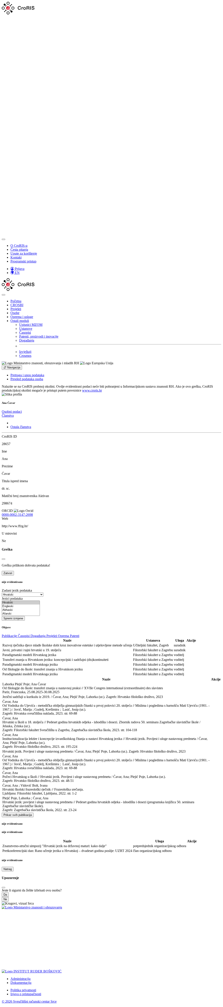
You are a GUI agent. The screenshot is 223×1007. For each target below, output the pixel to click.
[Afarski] (21, 614)
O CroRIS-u (18, 245)
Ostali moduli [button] (19, 321)
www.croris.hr (92, 390)
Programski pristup (23, 261)
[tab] (12, 411)
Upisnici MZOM (30, 324)
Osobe (14, 313)
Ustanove (25, 328)
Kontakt (16, 257)
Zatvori (7, 573)
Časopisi (25, 332)
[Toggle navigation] (3, 239)
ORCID (7, 511)
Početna (15, 301)
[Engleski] (21, 606)
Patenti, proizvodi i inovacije (38, 336)
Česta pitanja (19, 249)
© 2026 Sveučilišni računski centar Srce (29, 1001)
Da (5, 894)
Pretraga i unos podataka (27, 375)
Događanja (26, 340)
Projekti (15, 309)
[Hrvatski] (21, 603)
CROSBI (16, 305)
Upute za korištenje (23, 253)
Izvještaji (25, 352)
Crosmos (25, 356)
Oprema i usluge (21, 317)
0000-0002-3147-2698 (17, 514)
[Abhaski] (21, 610)
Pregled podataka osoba (26, 379)
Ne (5, 899)
